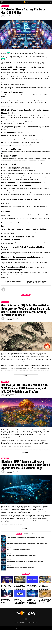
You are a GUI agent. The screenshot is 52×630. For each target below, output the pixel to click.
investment (42, 82)
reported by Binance (7, 94)
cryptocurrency (30, 53)
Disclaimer (29, 622)
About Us (16, 622)
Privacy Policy (22, 622)
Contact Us (35, 622)
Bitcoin (8, 52)
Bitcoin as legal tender (20, 72)
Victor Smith (9, 319)
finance (5, 53)
